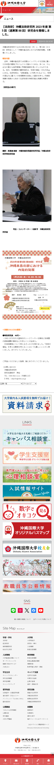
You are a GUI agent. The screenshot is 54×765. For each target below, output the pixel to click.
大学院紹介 (31, 640)
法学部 (5, 640)
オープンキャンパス (9, 661)
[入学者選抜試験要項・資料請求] (27, 404)
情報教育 (30, 664)
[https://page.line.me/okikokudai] (13, 610)
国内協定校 (6, 702)
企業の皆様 (31, 681)
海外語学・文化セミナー (11, 696)
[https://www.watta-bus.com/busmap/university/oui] (27, 530)
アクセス (5, 763)
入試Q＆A (6, 667)
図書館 (30, 706)
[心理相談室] (27, 474)
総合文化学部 (7, 649)
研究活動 (30, 689)
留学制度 (6, 689)
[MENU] (49, 3)
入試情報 (30, 646)
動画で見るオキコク (9, 664)
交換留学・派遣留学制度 (11, 693)
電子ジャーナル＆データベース (37, 719)
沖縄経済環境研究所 (34, 702)
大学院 (30, 637)
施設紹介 (30, 710)
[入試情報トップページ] (27, 493)
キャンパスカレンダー (10, 675)
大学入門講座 (7, 719)
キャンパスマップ (9, 684)
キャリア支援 (32, 672)
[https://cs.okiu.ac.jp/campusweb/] (42, 3)
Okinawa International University (38, 728)
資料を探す (31, 716)
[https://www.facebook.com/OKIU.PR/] (33, 610)
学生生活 (6, 672)
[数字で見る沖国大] (27, 512)
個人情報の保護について (22, 619)
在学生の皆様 (31, 675)
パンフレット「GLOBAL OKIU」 (13, 699)
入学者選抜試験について (11, 658)
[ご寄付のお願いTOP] (27, 567)
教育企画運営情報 (33, 661)
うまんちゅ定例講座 (9, 710)
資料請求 (27, 763)
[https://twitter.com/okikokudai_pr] (27, 610)
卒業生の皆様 (31, 678)
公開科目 (6, 713)
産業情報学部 (7, 646)
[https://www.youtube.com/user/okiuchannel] (40, 610)
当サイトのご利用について (42, 619)
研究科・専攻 (31, 643)
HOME (48, 763)
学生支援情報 (7, 678)
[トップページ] (22, 3)
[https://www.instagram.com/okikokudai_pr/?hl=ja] (20, 610)
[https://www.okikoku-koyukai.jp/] (27, 549)
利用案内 (30, 713)
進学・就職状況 (32, 684)
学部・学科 (7, 637)
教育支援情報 (31, 649)
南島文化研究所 (32, 693)
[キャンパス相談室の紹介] (27, 437)
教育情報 (30, 654)
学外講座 (6, 716)
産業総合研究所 (32, 699)
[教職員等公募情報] (27, 586)
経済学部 (6, 643)
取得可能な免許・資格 (34, 667)
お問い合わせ (16, 763)
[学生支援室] (27, 456)
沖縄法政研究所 (32, 696)
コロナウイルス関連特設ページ (38, 724)
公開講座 (6, 706)
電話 (38, 763)
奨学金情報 (6, 681)
